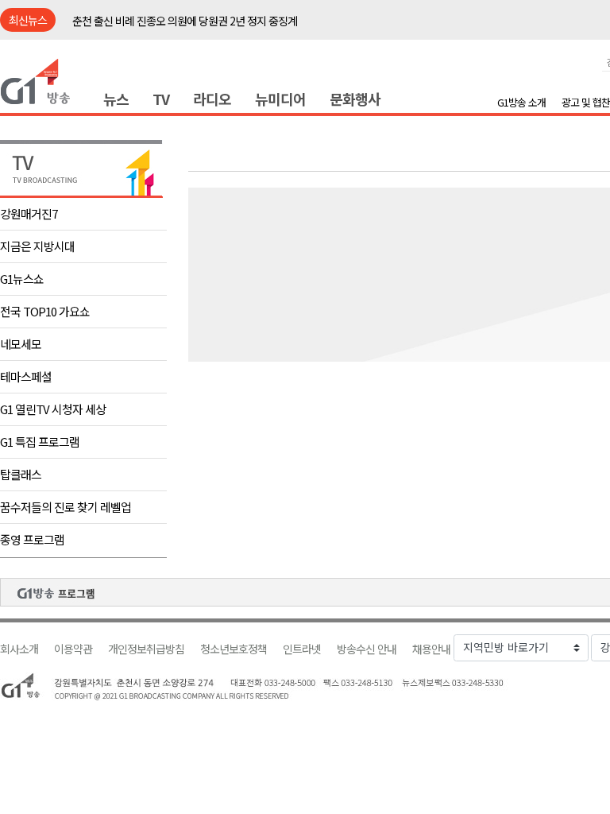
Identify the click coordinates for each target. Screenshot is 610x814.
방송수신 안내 (366, 649)
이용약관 (73, 649)
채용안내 (431, 649)
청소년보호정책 (233, 649)
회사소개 (19, 649)
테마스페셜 (26, 376)
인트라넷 (302, 649)
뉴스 (116, 98)
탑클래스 (20, 474)
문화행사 (355, 98)
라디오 (212, 98)
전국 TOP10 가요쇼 (45, 311)
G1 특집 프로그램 (39, 441)
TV (160, 98)
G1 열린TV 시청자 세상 (53, 409)
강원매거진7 (28, 213)
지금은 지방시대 (37, 246)
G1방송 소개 (521, 102)
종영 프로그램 (32, 539)
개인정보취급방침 (146, 649)
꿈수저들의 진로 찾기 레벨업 (65, 506)
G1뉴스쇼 (22, 278)
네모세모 (20, 343)
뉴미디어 (280, 98)
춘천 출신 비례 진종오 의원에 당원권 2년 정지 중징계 (184, 21)
